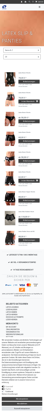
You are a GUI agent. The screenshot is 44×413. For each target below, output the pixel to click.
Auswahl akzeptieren (22, 408)
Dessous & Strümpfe (15, 317)
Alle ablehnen (22, 404)
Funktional (9, 391)
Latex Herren (11, 315)
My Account (11, 327)
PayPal (8, 389)
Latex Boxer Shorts (24, 73)
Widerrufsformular (14, 334)
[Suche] (29, 2)
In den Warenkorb (28, 101)
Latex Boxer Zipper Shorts (26, 192)
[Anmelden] (21, 2)
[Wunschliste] (33, 2)
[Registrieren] (26, 2)
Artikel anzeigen (29, 82)
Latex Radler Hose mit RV (26, 231)
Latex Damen (11, 312)
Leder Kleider (11, 310)
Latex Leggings (12, 307)
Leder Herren (11, 319)
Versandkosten (13, 332)
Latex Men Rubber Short (26, 211)
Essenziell (9, 386)
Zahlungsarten (12, 329)
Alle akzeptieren (22, 399)
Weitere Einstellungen (10, 394)
